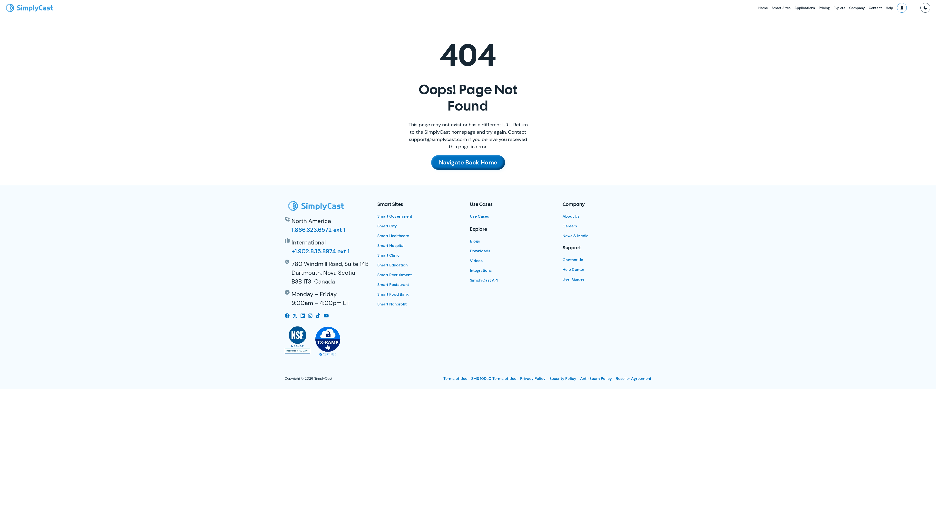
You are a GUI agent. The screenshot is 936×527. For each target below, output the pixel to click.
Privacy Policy (533, 378)
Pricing (824, 8)
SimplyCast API (484, 280)
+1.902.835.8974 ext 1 (321, 251)
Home (763, 8)
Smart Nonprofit (392, 304)
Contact (875, 8)
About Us (571, 216)
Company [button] (857, 8)
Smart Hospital (390, 245)
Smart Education (392, 265)
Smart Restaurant (393, 284)
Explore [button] (839, 8)
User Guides (574, 279)
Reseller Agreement (633, 378)
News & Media (575, 235)
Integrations (481, 270)
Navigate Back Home (468, 162)
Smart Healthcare (393, 235)
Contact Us (573, 259)
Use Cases (479, 216)
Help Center (573, 269)
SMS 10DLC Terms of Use (493, 378)
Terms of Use (455, 378)
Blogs (475, 241)
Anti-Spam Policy (596, 378)
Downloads (480, 250)
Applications (804, 8)
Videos (476, 260)
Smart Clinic (388, 255)
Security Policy (562, 378)
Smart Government (394, 216)
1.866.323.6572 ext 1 (318, 229)
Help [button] (889, 8)
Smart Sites (781, 8)
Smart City (387, 226)
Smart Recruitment (394, 274)
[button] (902, 8)
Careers (570, 226)
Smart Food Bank (393, 294)
